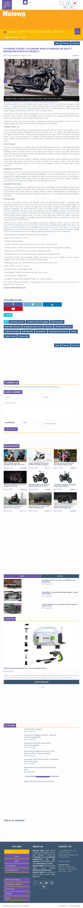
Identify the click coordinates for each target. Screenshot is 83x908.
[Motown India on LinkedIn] (72, 7)
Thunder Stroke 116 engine (37, 322)
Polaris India (23, 336)
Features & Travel (45, 32)
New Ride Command (13, 327)
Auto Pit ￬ (22, 32)
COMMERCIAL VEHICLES (11, 37)
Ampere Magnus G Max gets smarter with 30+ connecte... (39, 464)
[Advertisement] (42, 22)
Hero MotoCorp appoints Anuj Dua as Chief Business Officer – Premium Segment (39, 737)
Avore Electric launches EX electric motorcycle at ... (13, 506)
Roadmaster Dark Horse (58, 331)
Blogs (23, 37)
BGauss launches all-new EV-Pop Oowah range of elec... (64, 464)
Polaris (73, 331)
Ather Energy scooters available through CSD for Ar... (15, 464)
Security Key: (10, 422)
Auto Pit (9, 852)
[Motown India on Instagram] (65, 7)
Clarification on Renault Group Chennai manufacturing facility (37, 729)
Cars (17, 856)
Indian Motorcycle (17, 322)
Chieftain (48, 327)
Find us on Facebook (14, 820)
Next (57, 43)
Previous (65, 43)
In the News (12, 32)
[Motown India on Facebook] (62, 3)
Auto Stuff (32, 32)
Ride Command (57, 322)
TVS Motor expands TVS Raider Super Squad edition (65, 485)
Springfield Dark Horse (32, 327)
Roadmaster (41, 331)
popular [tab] (60, 576)
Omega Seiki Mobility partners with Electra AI (39, 774)
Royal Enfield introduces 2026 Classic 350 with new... (39, 506)
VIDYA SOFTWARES (74, 906)
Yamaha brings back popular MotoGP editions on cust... (39, 485)
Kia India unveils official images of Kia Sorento (47, 2)
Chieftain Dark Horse (63, 327)
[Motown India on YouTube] (75, 3)
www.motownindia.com (42, 870)
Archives (8, 894)
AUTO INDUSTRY (59, 32)
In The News (10, 725)
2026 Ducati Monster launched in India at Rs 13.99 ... (15, 485)
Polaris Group (10, 336)
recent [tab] (22, 576)
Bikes (17, 861)
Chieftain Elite (27, 331)
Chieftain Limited (12, 331)
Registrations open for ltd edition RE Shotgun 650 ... (63, 506)
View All (75, 43)
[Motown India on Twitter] (68, 3)
